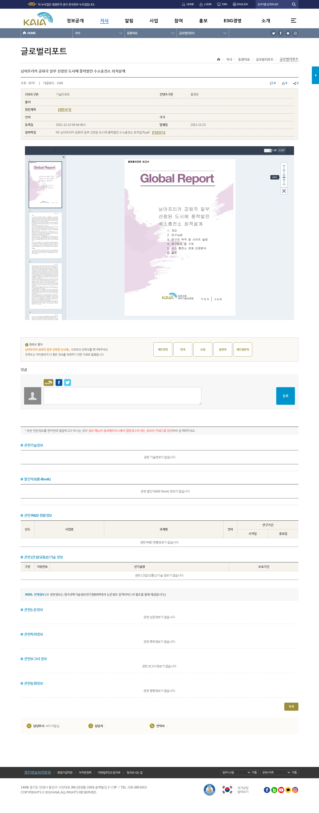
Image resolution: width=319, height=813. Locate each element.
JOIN (224, 4)
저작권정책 (85, 772)
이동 (254, 772)
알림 (129, 20)
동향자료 (132, 33)
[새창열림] (273, 33)
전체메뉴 (293, 20)
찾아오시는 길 (135, 772)
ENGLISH (242, 4)
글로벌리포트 (187, 33)
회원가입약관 (64, 772)
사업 (154, 20)
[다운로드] (158, 132)
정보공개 (75, 20)
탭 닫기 (315, 439)
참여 (178, 20)
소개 (265, 20)
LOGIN (208, 4)
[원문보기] (64, 109)
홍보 (203, 20)
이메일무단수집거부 (109, 772)
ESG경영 (233, 20)
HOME (190, 4)
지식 (104, 20)
